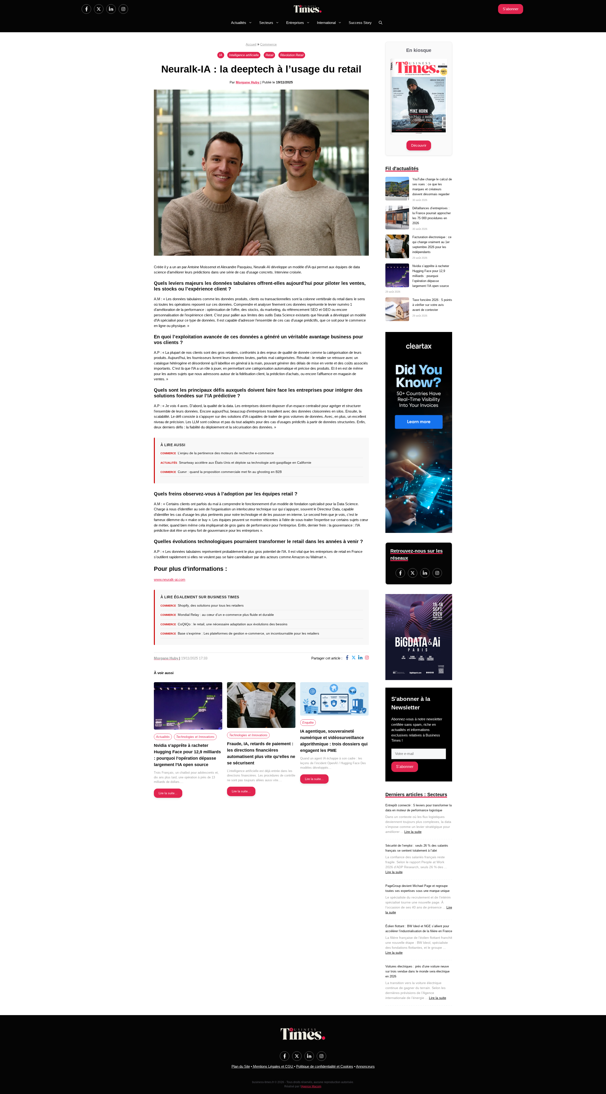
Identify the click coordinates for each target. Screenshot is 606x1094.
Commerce (268, 44)
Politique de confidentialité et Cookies (324, 1066)
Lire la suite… (168, 793)
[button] (380, 23)
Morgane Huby (248, 82)
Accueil (251, 44)
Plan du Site (241, 1066)
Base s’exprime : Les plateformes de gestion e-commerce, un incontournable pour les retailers (248, 633)
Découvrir (418, 145)
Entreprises (295, 23)
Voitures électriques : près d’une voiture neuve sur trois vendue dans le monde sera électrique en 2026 (417, 971)
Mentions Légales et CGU (273, 1066)
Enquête (308, 722)
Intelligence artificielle (244, 55)
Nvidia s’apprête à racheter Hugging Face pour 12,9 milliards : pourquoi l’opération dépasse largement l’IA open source (430, 276)
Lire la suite (413, 832)
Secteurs (266, 23)
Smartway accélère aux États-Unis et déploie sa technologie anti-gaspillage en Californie (245, 462)
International (326, 23)
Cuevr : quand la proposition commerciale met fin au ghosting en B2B (230, 472)
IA (220, 55)
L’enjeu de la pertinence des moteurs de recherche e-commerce (226, 453)
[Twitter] (98, 9)
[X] (354, 658)
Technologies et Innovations (195, 737)
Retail (269, 55)
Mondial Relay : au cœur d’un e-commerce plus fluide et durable (226, 615)
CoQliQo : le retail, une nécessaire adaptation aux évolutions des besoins (232, 624)
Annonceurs (365, 1066)
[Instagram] (123, 9)
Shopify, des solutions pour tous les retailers (211, 605)
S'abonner (510, 9)
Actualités (238, 23)
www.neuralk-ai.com (169, 579)
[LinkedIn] (111, 9)
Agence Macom (311, 1086)
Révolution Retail (291, 55)
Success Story (360, 23)
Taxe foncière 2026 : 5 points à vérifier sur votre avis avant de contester (432, 305)
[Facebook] (86, 9)
